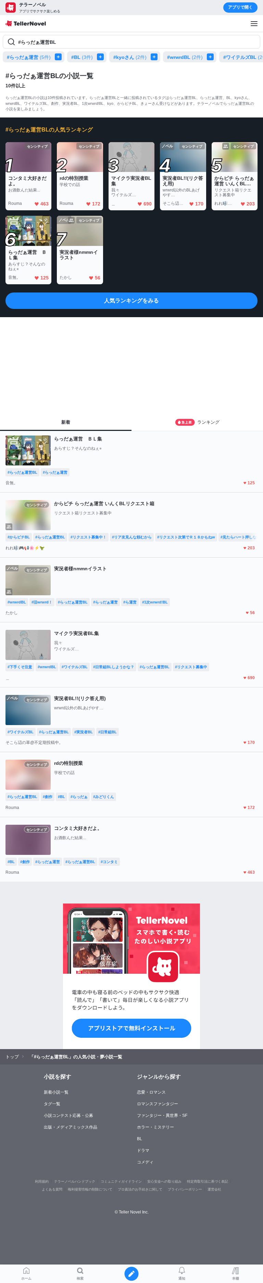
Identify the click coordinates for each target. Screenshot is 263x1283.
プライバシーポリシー (185, 1189)
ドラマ (143, 1150)
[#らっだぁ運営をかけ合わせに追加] (59, 56)
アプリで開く (240, 7)
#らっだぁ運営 (29, 57)
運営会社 (214, 1189)
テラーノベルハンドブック (74, 1181)
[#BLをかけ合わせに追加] (102, 56)
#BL (82, 57)
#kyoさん (130, 57)
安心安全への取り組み (164, 1181)
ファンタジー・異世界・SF (162, 1115)
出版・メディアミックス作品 (70, 1127)
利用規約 (42, 1181)
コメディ (145, 1162)
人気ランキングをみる (131, 300)
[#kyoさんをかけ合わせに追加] (155, 56)
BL (139, 1138)
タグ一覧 (52, 1103)
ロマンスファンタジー (157, 1103)
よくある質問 (52, 1189)
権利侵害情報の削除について (90, 1189)
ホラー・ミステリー (155, 1127)
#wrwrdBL (185, 57)
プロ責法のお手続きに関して (140, 1189)
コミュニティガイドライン (121, 1181)
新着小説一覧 (56, 1092)
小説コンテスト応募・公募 (68, 1115)
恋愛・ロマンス (151, 1092)
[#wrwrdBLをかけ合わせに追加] (211, 56)
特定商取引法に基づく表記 (207, 1181)
